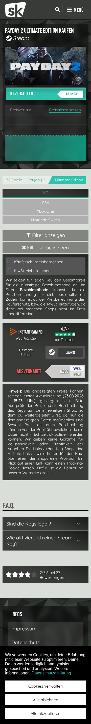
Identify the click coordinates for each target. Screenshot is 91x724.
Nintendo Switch (45, 219)
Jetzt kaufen (43, 94)
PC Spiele (14, 180)
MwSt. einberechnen (32, 270)
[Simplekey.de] (15, 9)
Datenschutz (25, 642)
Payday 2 (36, 180)
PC (45, 192)
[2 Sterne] (12, 574)
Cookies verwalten (45, 686)
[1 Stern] (9, 574)
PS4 (45, 202)
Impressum (24, 629)
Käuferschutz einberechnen (38, 261)
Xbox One (45, 211)
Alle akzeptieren (45, 713)
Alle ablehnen (45, 699)
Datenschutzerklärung (51, 673)
